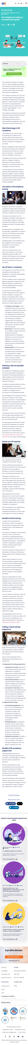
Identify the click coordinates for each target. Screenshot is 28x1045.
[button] (8, 25)
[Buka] (23, 3)
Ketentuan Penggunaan (9, 1032)
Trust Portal (21, 1032)
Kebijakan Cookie (8, 1029)
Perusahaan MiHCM (20, 971)
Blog (15, 985)
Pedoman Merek (6, 977)
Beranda (3, 967)
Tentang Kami (5, 986)
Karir (2, 993)
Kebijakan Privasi (20, 1029)
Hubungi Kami (5, 974)
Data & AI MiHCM (19, 977)
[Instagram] (9, 1036)
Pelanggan (4, 971)
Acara (3, 989)
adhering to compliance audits (11, 622)
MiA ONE (16, 974)
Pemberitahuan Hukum (14, 1027)
